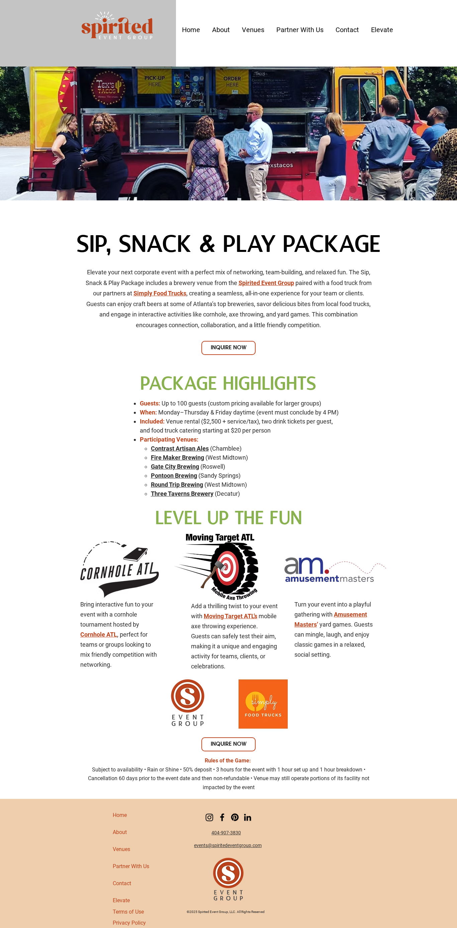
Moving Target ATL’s (230, 616)
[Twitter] (209, 817)
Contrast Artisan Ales (180, 448)
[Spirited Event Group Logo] (117, 29)
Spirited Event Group (266, 282)
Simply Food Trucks (159, 293)
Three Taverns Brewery (182, 493)
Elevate (121, 900)
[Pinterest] (235, 817)
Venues (121, 849)
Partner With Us (131, 866)
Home (120, 815)
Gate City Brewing (175, 466)
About (120, 832)
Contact (122, 883)
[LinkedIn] (248, 817)
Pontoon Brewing (174, 475)
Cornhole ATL (98, 634)
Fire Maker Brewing (177, 457)
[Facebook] (222, 817)
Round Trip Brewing (177, 484)
